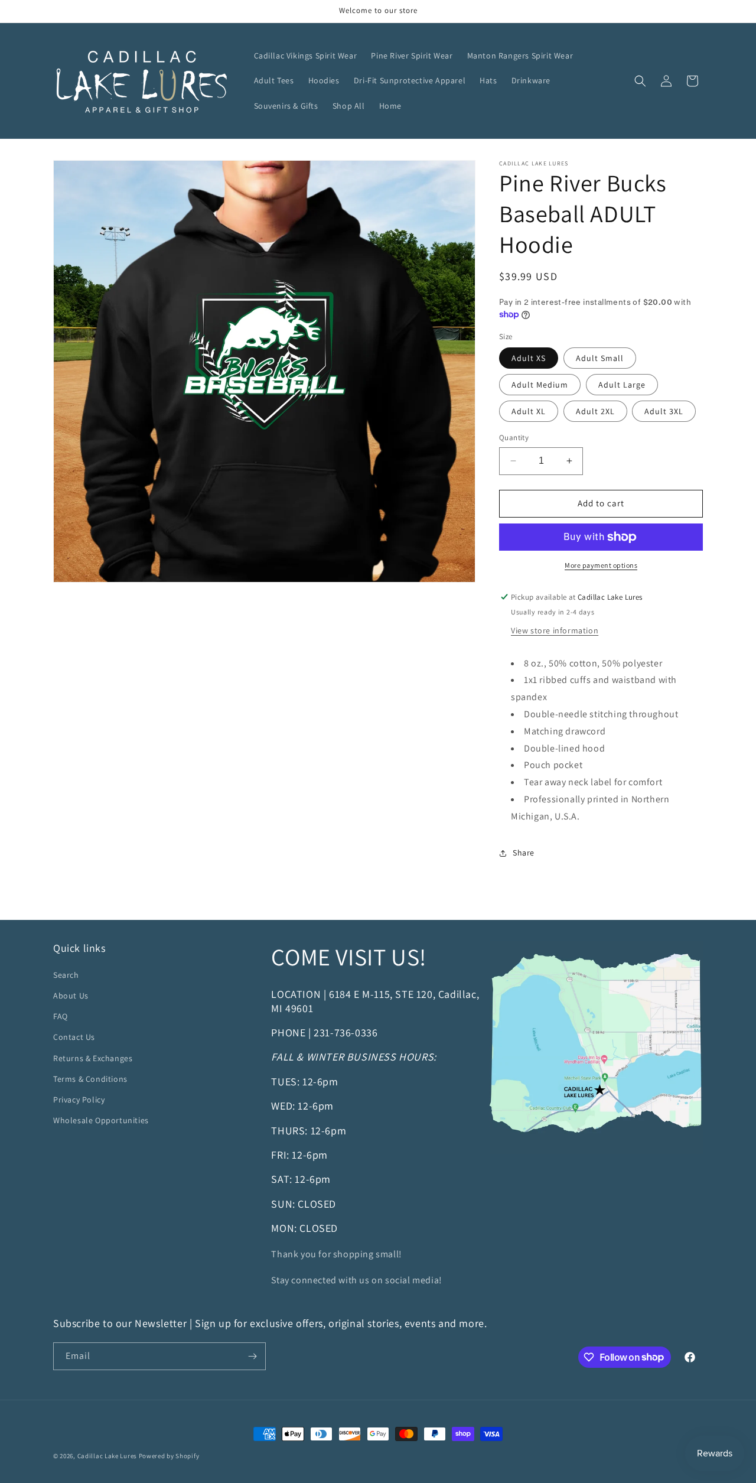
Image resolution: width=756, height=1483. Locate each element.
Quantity (514, 437)
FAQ (60, 1016)
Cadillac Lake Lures (107, 1456)
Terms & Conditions (90, 1079)
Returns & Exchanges (92, 1058)
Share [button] (524, 852)
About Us (71, 995)
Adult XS (528, 358)
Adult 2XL (595, 411)
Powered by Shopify (169, 1456)
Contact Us (74, 1037)
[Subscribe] (252, 1356)
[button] (640, 81)
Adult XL (528, 411)
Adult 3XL (663, 411)
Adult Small (600, 358)
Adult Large (622, 384)
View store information (554, 630)
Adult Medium (539, 384)
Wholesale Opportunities (101, 1120)
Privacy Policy (79, 1099)
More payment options (601, 565)
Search (66, 975)
